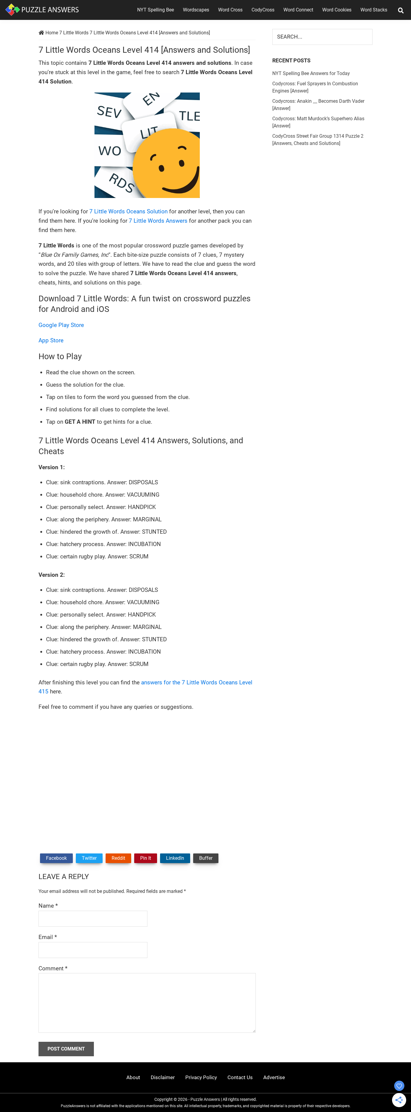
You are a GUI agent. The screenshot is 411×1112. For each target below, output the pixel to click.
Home (51, 33)
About (133, 1077)
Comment (53, 968)
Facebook (56, 858)
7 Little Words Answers (158, 220)
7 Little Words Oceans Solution (128, 211)
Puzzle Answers (205, 1099)
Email (48, 937)
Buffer (205, 858)
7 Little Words (73, 33)
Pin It (145, 858)
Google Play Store (61, 325)
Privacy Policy (201, 1077)
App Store (51, 340)
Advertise (274, 1077)
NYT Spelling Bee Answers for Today (311, 73)
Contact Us (240, 1077)
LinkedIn (175, 858)
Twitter (89, 858)
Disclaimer (163, 1077)
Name (48, 905)
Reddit (118, 858)
